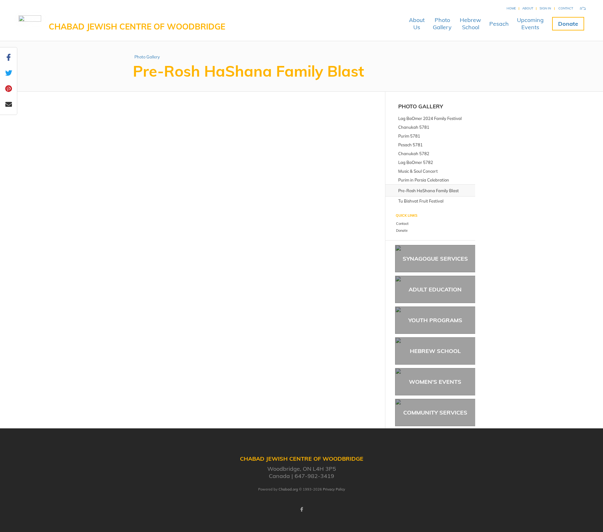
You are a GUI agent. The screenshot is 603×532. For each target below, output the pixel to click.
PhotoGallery (442, 23)
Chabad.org (288, 489)
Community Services (435, 412)
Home (511, 8)
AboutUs (417, 23)
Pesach (499, 23)
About (527, 8)
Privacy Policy (334, 489)
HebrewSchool (470, 23)
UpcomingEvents (530, 23)
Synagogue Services (435, 258)
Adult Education (435, 289)
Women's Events (435, 381)
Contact (565, 8)
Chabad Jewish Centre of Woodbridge (137, 26)
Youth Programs (435, 320)
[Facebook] (301, 509)
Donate (568, 23)
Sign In (545, 8)
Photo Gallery (147, 56)
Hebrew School (435, 351)
